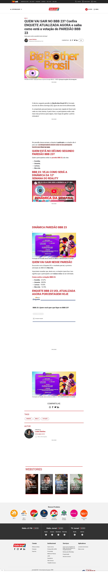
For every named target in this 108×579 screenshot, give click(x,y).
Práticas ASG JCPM (52, 549)
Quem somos (50, 546)
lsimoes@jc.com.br (40, 434)
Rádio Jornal (81, 549)
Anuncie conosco (67, 556)
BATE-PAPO (87, 1)
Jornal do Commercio (83, 546)
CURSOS (43, 1)
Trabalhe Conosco (51, 562)
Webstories (33, 469)
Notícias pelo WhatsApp (68, 552)
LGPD (48, 556)
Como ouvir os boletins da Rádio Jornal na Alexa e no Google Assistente (69, 548)
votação (45, 418)
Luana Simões (33, 39)
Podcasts (34, 549)
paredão (28, 418)
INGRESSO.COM (24, 1)
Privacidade (50, 551)
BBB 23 (36, 418)
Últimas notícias (35, 546)
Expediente (50, 558)
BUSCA (79, 1)
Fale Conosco (50, 560)
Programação (66, 554)
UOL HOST (32, 1)
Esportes (34, 551)
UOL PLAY (49, 1)
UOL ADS (54, 1)
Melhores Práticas (51, 553)
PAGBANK (38, 1)
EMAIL (94, 1)
